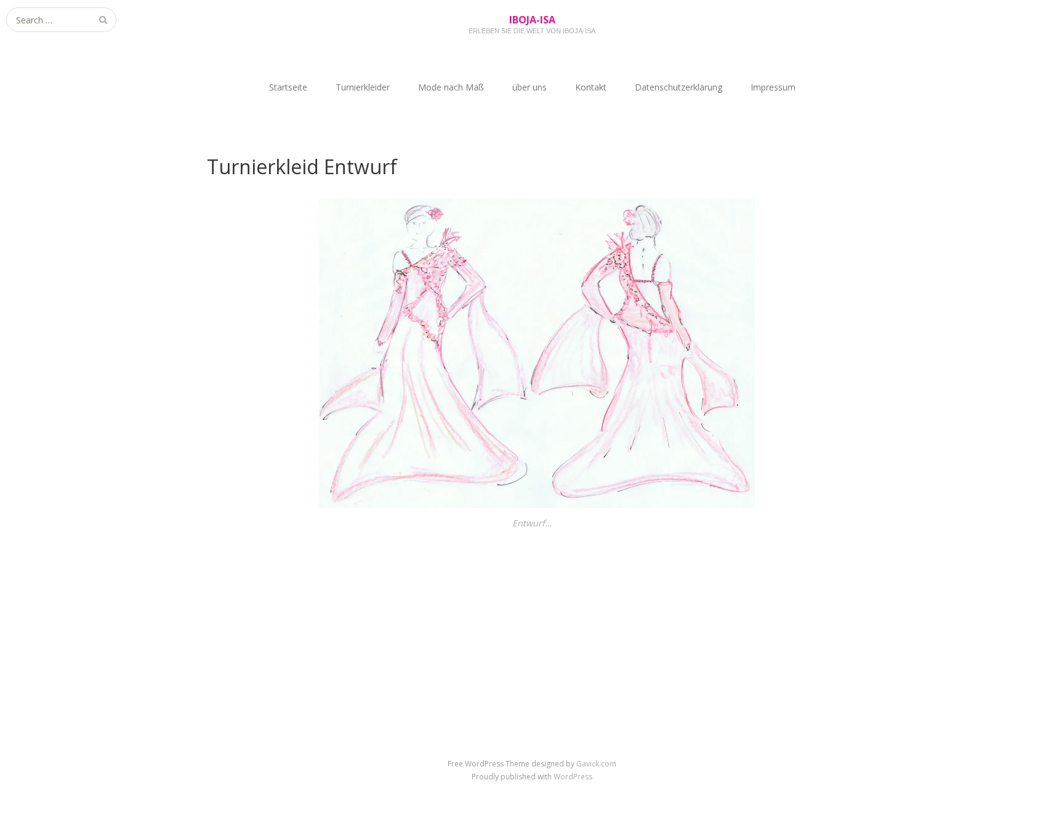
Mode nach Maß (451, 87)
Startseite (288, 87)
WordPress (573, 776)
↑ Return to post (532, 607)
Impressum (773, 87)
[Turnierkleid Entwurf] (532, 504)
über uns (529, 87)
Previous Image (241, 588)
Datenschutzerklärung (678, 87)
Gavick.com (596, 763)
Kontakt (591, 87)
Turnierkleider (363, 87)
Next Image (830, 588)
